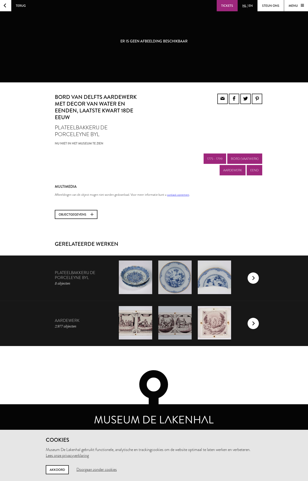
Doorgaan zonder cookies (96, 469)
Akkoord (57, 469)
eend (254, 170)
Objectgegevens (73, 214)
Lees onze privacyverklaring (67, 455)
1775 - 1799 (215, 158)
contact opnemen (178, 194)
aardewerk (232, 170)
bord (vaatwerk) (245, 158)
